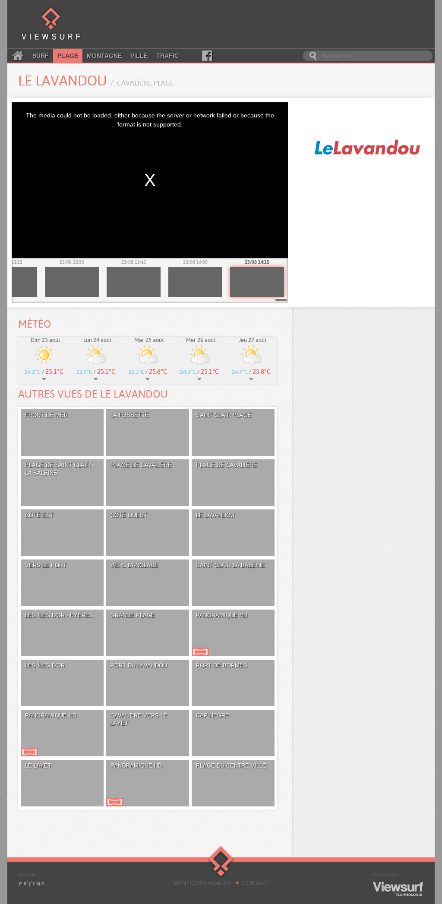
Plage (67, 55)
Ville (139, 55)
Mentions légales (202, 883)
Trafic (167, 55)
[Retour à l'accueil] (51, 24)
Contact (256, 883)
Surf (40, 55)
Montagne (104, 55)
